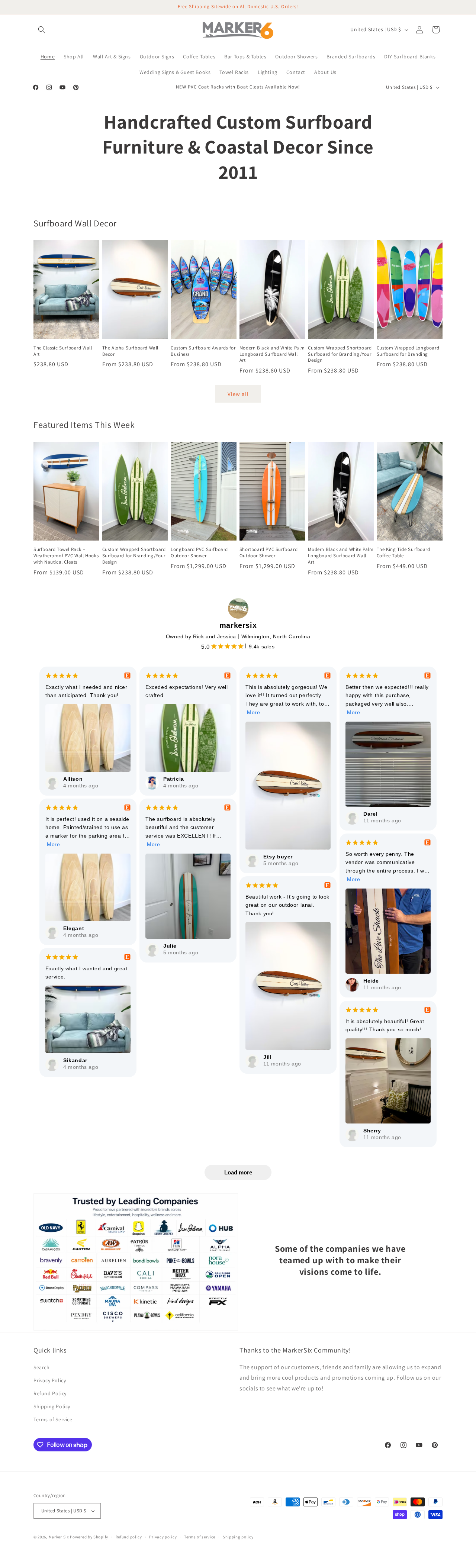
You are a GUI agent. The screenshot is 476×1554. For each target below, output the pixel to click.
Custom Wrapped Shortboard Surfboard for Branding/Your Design (340, 354)
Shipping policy (238, 1537)
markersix (238, 625)
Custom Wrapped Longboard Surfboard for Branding (408, 351)
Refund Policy (50, 1393)
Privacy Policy (49, 1380)
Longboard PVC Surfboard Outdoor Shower (199, 553)
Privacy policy (163, 1537)
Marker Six (59, 1537)
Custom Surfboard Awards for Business (203, 351)
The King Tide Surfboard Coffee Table (403, 553)
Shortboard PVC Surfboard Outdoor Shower (268, 553)
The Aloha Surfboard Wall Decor (130, 351)
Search (41, 1367)
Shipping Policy (51, 1406)
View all (238, 393)
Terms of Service (53, 1419)
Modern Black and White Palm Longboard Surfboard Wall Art (272, 354)
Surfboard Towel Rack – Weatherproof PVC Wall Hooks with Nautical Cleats (66, 556)
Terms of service (199, 1537)
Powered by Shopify (89, 1537)
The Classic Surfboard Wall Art (62, 351)
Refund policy (129, 1537)
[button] (41, 30)
